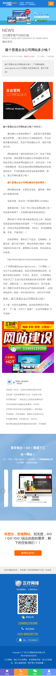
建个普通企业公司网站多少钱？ (18, 64)
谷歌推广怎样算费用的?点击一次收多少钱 (23, 394)
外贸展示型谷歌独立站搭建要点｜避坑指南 (24, 409)
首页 (7, 674)
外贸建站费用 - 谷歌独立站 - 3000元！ (22, 419)
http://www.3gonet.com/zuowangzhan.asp (27, 259)
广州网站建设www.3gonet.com (20, 266)
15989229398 (27, 623)
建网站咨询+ (28, 553)
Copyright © (17, 652)
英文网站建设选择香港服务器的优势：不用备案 (26, 424)
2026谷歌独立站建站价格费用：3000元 (23, 404)
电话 (21, 674)
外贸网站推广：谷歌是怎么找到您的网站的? (24, 399)
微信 (35, 674)
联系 (49, 674)
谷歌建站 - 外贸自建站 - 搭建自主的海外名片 (25, 414)
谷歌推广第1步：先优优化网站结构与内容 (23, 390)
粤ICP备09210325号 (29, 656)
